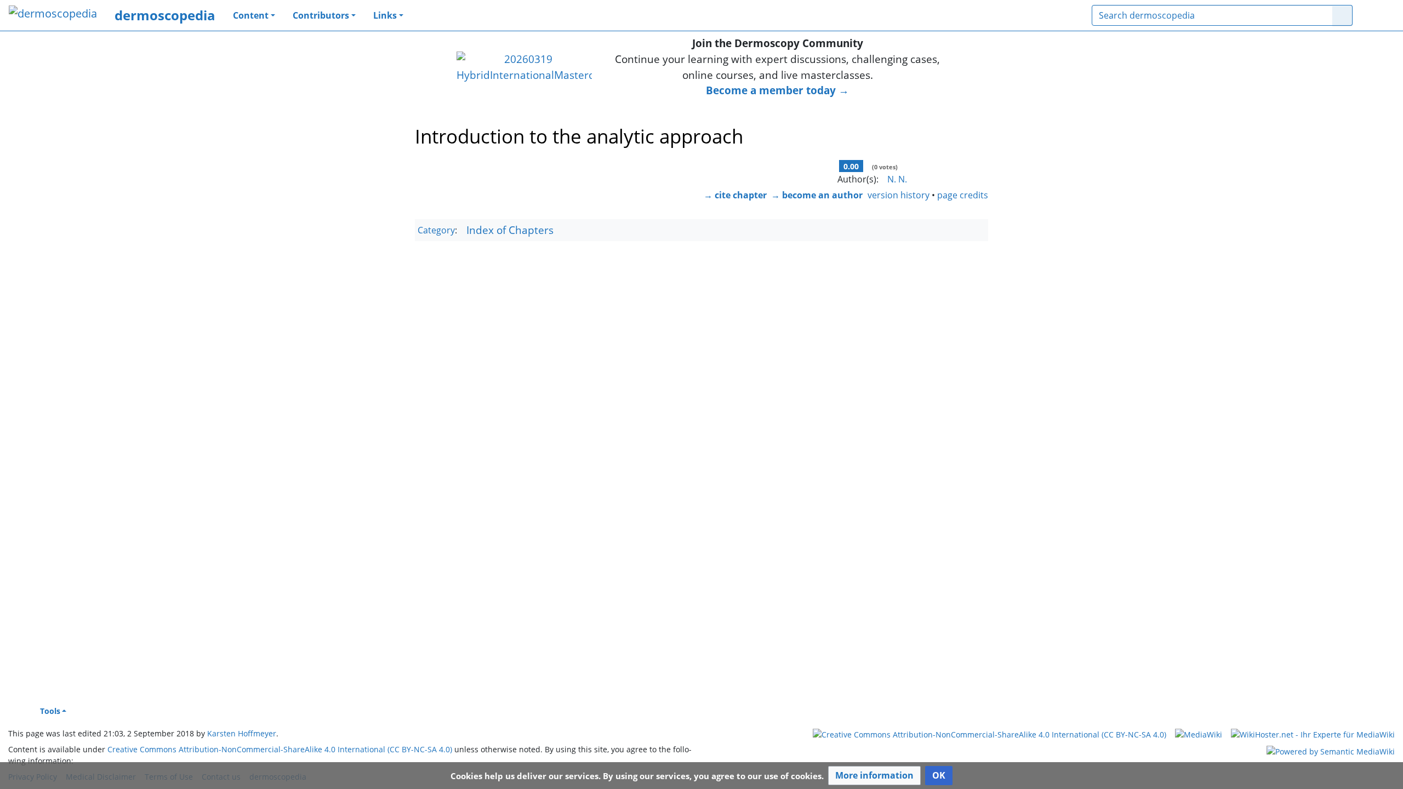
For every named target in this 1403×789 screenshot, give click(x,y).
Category (436, 231)
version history (898, 195)
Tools (50, 711)
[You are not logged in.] (1377, 15)
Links (385, 15)
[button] (874, 775)
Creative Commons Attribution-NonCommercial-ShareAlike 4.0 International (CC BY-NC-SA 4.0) (279, 749)
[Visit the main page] (53, 14)
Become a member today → (777, 90)
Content (251, 15)
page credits (962, 195)
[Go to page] (1342, 15)
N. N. (897, 179)
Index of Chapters (510, 229)
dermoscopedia (165, 15)
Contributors (321, 15)
